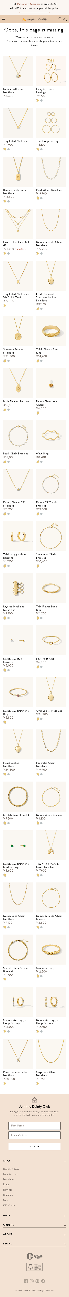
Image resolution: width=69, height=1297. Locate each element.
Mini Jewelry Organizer (28, 4)
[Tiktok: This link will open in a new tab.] (43, 1281)
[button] (60, 19)
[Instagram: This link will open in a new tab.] (32, 1281)
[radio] (37, 100)
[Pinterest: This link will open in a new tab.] (37, 1281)
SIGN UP (34, 1146)
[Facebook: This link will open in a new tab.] (26, 1281)
